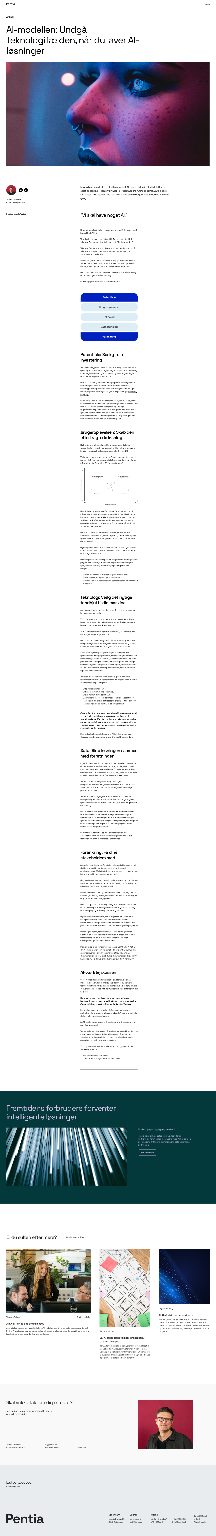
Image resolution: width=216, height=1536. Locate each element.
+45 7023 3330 (179, 1519)
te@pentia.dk (51, 1444)
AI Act (130, 947)
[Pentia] (56, 4)
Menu (207, 4)
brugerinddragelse (107, 535)
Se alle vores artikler (75, 1237)
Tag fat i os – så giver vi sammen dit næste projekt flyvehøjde (29, 1413)
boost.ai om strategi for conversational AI (101, 1058)
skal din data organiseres (97, 781)
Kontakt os (11, 1486)
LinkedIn (82, 1447)
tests (122, 535)
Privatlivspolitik (200, 1522)
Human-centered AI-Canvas (95, 1055)
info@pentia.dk (179, 1522)
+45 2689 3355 (52, 1447)
